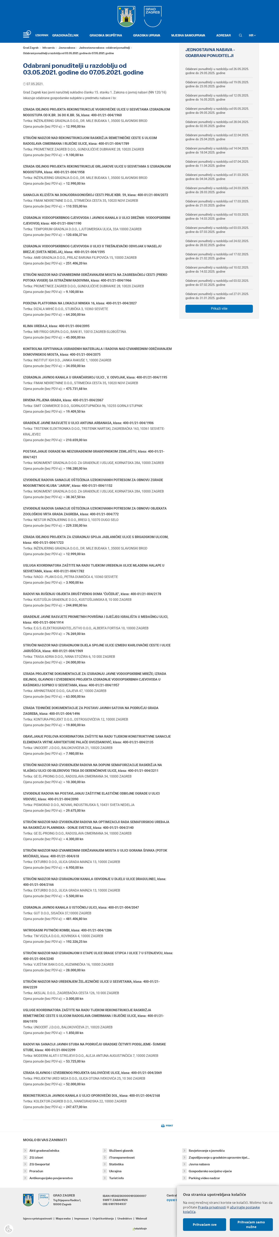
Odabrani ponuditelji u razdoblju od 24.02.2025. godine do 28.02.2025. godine (217, 243)
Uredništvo (124, 1218)
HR (251, 35)
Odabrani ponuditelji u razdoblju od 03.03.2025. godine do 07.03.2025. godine (217, 230)
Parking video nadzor (204, 1178)
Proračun (36, 1171)
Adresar (223, 35)
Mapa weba (63, 1218)
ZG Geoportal (39, 1164)
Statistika (116, 1164)
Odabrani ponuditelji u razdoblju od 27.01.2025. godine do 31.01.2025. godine (217, 296)
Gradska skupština (106, 35)
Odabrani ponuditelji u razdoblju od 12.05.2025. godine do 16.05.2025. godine (217, 97)
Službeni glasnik (121, 1150)
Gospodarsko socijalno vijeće (210, 1171)
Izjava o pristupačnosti (37, 1218)
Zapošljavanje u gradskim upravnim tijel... (219, 1157)
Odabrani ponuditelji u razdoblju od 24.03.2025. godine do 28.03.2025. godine (217, 190)
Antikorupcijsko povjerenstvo (51, 1178)
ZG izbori (36, 1157)
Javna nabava (67, 47)
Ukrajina (115, 1171)
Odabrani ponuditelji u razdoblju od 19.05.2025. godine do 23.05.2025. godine (217, 84)
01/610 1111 (173, 1200)
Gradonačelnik (65, 35)
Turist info (116, 1178)
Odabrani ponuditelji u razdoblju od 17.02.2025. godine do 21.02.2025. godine (217, 256)
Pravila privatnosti (212, 1207)
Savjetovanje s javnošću (207, 1150)
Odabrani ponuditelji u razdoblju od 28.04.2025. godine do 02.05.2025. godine (217, 124)
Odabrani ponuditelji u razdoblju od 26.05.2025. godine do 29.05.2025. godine (217, 71)
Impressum (81, 1218)
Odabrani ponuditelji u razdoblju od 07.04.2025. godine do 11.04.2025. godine (217, 164)
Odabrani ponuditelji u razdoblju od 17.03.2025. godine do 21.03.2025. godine (217, 203)
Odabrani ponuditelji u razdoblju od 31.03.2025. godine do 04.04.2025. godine (217, 177)
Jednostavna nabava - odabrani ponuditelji (104, 47)
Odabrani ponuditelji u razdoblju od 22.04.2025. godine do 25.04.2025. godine (217, 137)
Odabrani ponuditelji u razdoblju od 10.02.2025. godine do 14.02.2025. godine (217, 269)
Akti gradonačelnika (44, 1150)
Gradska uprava (146, 35)
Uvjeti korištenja (103, 1218)
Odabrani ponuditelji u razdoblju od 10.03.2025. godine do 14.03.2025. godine (217, 216)
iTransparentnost (122, 1157)
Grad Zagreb (31, 47)
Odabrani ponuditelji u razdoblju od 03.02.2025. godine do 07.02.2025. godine (217, 283)
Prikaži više (219, 308)
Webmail (141, 1218)
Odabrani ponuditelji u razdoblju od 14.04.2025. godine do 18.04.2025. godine (217, 150)
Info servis (48, 47)
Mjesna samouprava (188, 35)
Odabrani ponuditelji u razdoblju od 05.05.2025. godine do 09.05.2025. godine (217, 111)
